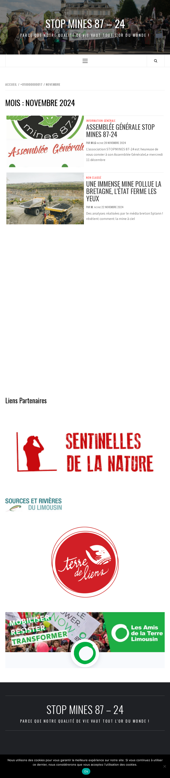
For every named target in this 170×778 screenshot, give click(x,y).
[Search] (155, 60)
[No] (164, 766)
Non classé (93, 177)
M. (92, 207)
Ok (86, 771)
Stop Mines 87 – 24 (85, 23)
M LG (94, 143)
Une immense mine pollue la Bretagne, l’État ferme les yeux (123, 191)
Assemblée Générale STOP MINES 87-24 (120, 130)
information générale (101, 120)
